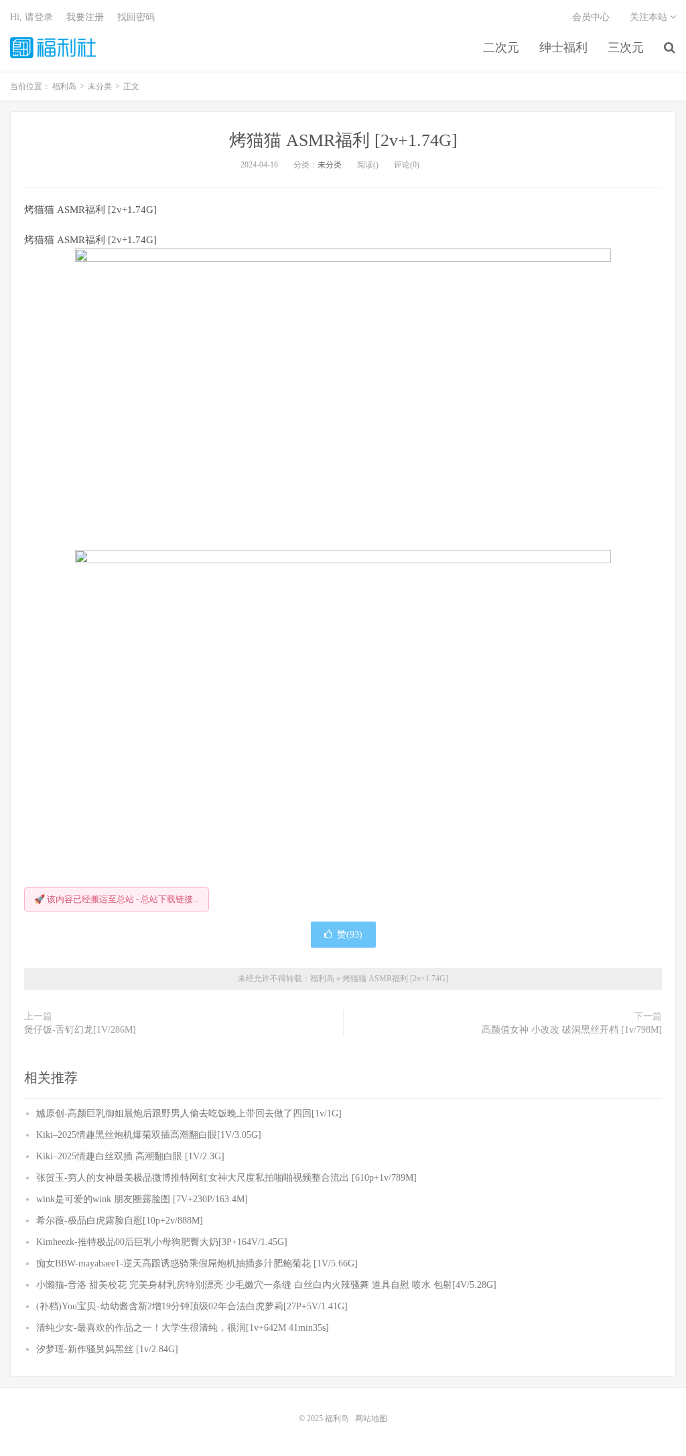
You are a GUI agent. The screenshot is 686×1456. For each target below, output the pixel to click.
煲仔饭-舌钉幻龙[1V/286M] (80, 1030)
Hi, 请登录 (31, 17)
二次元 (501, 47)
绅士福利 (563, 47)
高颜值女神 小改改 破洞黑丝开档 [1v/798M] (572, 1030)
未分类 (330, 164)
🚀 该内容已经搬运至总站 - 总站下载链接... (116, 899)
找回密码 (136, 17)
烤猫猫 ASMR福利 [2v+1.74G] (343, 140)
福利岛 (53, 47)
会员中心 (591, 17)
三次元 (626, 47)
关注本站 (650, 17)
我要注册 (85, 17)
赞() (349, 935)
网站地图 (371, 1418)
